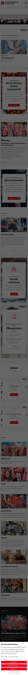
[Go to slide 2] (6, 68)
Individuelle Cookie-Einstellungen (14, 671)
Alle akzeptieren (13, 662)
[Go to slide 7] (15, 68)
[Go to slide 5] (11, 68)
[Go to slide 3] (8, 68)
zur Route (13, 394)
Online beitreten (14, 105)
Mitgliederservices (13, 198)
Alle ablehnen (13, 669)
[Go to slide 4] (9, 68)
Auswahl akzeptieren (13, 665)
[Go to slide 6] (13, 68)
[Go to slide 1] (4, 68)
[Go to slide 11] (22, 68)
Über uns (3, 162)
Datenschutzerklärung (11, 672)
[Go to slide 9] (18, 68)
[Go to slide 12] (24, 68)
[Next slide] (26, 68)
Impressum (18, 672)
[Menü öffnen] (26, 3)
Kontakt (14, 294)
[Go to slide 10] (20, 68)
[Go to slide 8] (17, 68)
